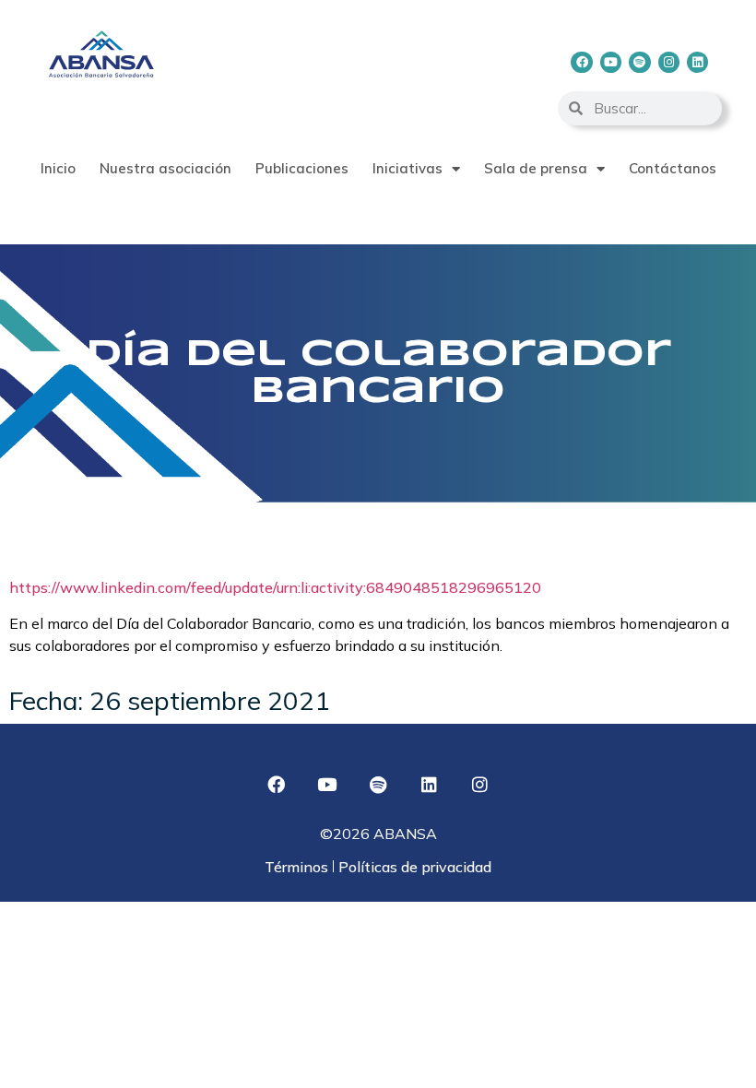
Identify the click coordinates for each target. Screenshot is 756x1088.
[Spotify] (639, 62)
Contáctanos (672, 168)
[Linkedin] (697, 62)
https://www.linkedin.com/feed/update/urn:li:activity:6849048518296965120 (275, 587)
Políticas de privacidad (413, 866)
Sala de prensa (535, 168)
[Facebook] (581, 62)
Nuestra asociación (165, 168)
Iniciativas (407, 168)
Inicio (58, 168)
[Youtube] (610, 62)
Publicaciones (301, 168)
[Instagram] (668, 62)
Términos (298, 866)
